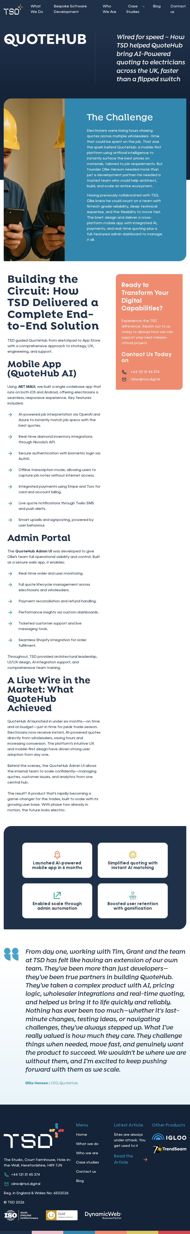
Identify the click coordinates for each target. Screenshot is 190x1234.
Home (81, 1135)
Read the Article (123, 1159)
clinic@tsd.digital (145, 379)
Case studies (87, 1162)
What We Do (37, 9)
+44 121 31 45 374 (145, 372)
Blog (157, 6)
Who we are (87, 1153)
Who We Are (109, 9)
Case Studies (132, 9)
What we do (87, 1144)
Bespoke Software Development (70, 9)
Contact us (178, 9)
